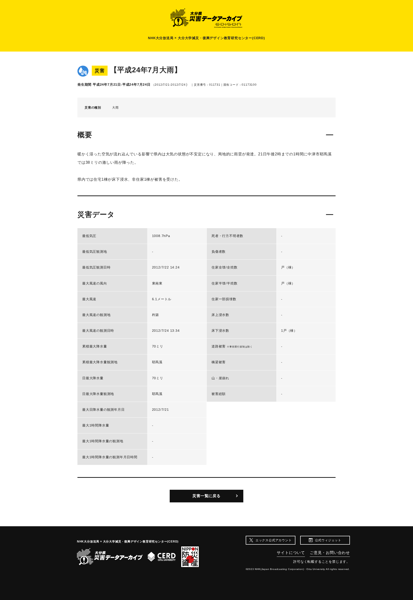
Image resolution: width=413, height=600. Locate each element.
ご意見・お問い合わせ (330, 553)
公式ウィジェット (328, 540)
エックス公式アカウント (273, 540)
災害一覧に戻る (206, 496)
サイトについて (291, 553)
